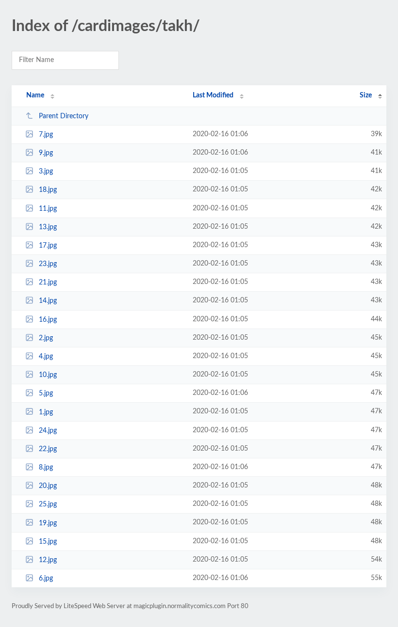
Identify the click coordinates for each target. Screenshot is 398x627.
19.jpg (48, 522)
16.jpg (48, 319)
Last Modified (213, 95)
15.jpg (48, 541)
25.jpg (48, 504)
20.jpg (48, 486)
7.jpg (46, 134)
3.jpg (46, 171)
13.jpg (48, 227)
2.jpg (46, 338)
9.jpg (46, 153)
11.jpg (48, 208)
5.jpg (46, 393)
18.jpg (48, 190)
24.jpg (48, 430)
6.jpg (46, 578)
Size (366, 95)
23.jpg (48, 264)
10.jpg (48, 375)
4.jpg (46, 356)
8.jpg (46, 467)
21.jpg (48, 282)
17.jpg (48, 245)
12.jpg (48, 560)
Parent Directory (63, 116)
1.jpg (46, 411)
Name (35, 95)
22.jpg (48, 449)
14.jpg (48, 301)
